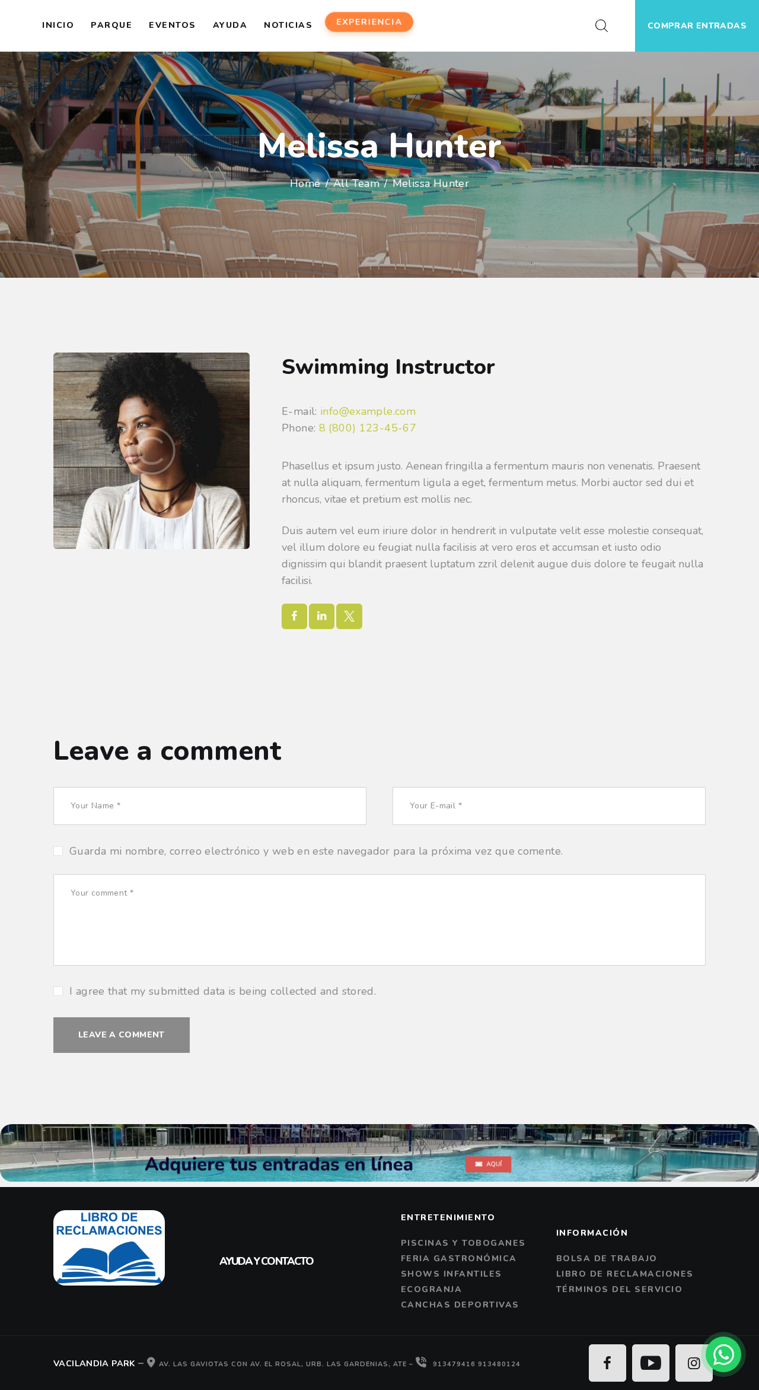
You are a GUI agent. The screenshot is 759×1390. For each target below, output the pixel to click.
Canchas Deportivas (460, 1304)
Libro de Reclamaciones (625, 1274)
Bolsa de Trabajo (607, 1258)
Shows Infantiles (451, 1274)
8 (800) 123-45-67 (367, 428)
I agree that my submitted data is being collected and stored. (222, 991)
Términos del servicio (619, 1289)
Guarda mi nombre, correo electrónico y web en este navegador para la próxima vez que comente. (316, 851)
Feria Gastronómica (459, 1258)
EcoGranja (432, 1289)
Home (305, 183)
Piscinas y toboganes (463, 1243)
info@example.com (368, 411)
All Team (356, 183)
